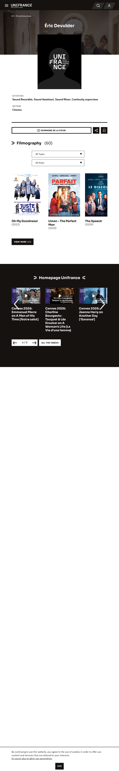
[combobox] (58, 154)
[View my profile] (109, 6)
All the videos (49, 342)
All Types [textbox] (40, 154)
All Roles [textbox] (39, 162)
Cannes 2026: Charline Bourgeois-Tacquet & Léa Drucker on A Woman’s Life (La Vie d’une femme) (58, 319)
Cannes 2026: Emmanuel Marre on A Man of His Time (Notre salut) (25, 314)
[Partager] (96, 130)
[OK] (59, 766)
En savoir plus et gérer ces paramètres (32, 758)
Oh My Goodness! (25, 221)
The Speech (93, 221)
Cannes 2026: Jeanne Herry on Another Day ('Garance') (91, 314)
